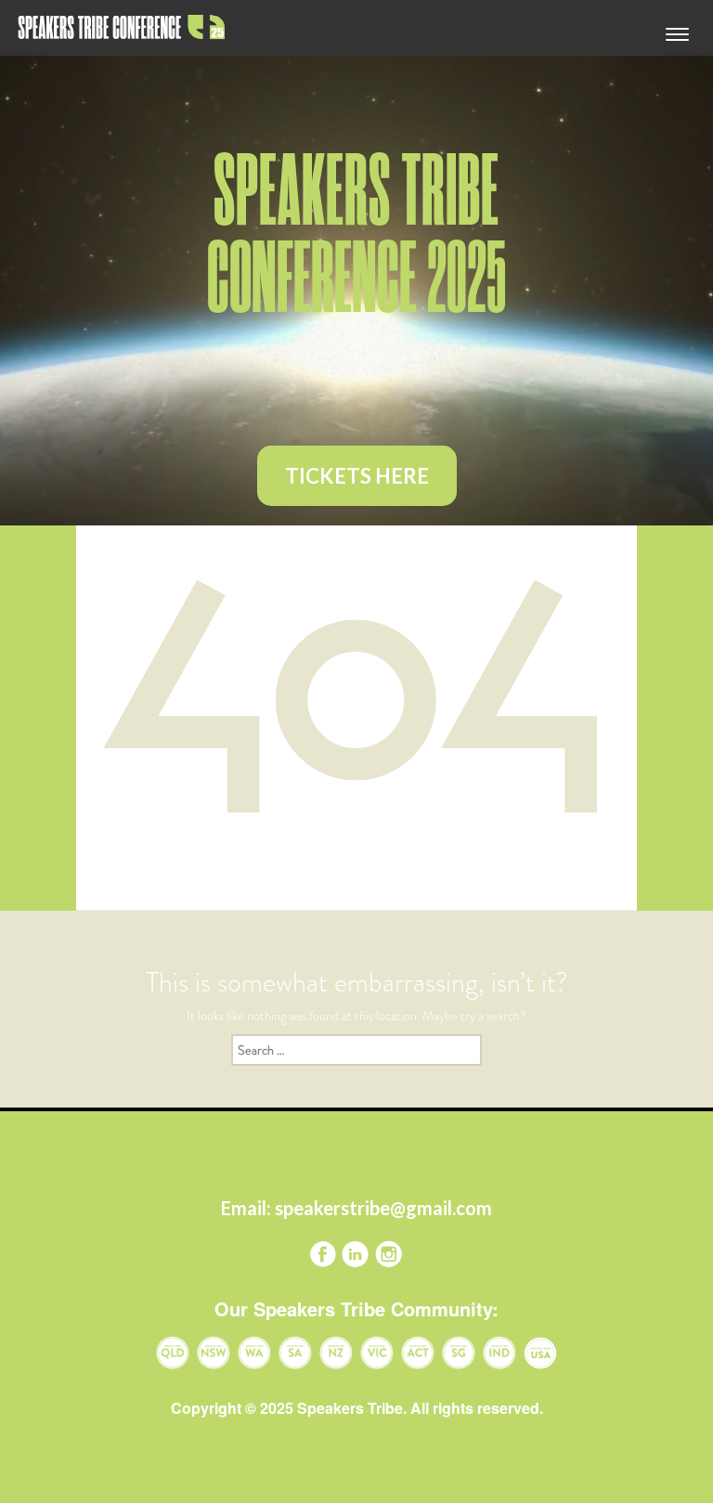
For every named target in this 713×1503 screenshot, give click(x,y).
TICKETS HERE (357, 475)
